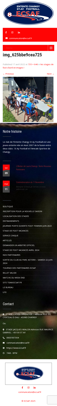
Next (50, 73)
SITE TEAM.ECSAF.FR (12, 282)
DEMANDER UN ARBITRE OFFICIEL (19, 245)
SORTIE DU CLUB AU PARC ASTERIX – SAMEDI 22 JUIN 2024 (27, 261)
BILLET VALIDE (9, 272)
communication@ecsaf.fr (20, 38)
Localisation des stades (16, 216)
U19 (4, 292)
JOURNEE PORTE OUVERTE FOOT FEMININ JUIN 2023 (27, 226)
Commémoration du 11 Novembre (30, 182)
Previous (8, 73)
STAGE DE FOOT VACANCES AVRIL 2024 (21, 250)
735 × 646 (33, 64)
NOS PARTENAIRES (11, 255)
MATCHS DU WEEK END (14, 277)
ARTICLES (7, 240)
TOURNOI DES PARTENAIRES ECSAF (19, 268)
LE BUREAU (8, 287)
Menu (9, 47)
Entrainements (11, 221)
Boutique (8, 206)
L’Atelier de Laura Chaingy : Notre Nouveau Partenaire (33, 168)
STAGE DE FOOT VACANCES (15, 230)
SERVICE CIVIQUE (10, 235)
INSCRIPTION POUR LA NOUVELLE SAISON (22, 211)
